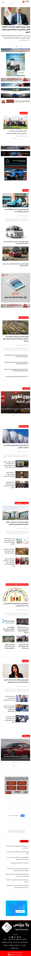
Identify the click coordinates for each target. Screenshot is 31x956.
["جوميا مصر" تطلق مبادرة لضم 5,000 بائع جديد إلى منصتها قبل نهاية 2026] (22, 551)
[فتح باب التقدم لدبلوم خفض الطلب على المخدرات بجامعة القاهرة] (22, 698)
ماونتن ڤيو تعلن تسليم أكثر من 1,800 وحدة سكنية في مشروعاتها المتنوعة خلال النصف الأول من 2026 (16, 339)
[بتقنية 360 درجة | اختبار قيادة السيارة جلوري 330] (15, 750)
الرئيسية (24, 939)
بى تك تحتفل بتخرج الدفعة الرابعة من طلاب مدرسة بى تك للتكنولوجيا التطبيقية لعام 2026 (23, 629)
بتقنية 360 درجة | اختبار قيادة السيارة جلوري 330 (15, 756)
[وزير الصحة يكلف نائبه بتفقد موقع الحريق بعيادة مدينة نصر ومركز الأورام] (22, 718)
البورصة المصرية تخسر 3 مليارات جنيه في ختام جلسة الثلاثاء (18, 853)
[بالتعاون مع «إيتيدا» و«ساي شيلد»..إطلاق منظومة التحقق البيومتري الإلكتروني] (15, 513)
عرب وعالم (18, 945)
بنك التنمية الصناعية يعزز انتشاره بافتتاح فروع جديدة (16, 376)
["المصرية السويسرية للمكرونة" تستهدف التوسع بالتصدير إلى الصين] (22, 474)
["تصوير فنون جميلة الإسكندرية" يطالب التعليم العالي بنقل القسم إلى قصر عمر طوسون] (15, 671)
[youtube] (13, 831)
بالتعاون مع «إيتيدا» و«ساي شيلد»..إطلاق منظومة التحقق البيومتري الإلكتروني (17, 523)
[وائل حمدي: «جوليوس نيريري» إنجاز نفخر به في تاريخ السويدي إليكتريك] (8, 639)
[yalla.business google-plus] (16, 831)
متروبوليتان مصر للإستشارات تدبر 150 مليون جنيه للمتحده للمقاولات (9, 629)
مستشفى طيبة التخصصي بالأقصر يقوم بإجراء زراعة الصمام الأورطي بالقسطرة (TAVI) (9, 708)
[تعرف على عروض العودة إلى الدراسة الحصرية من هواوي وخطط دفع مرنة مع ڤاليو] (22, 540)
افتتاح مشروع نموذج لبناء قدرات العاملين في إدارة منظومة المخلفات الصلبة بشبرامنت (18, 869)
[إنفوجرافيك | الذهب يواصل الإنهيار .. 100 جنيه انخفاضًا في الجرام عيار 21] (15, 402)
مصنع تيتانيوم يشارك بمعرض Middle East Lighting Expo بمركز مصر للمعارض (9, 484)
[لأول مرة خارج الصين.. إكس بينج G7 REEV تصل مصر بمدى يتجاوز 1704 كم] (15, 200)
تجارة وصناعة (24, 426)
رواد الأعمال (16, 942)
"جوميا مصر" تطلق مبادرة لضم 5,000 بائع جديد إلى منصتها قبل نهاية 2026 (9, 551)
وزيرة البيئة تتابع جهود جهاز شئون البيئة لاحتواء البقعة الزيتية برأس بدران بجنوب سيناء (17, 875)
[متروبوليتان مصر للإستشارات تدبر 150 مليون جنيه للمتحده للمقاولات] (8, 622)
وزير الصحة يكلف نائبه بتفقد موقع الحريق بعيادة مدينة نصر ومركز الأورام (10, 719)
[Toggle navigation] (3, 2)
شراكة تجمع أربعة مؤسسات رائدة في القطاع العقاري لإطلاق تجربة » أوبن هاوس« (16, 355)
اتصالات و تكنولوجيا (22, 503)
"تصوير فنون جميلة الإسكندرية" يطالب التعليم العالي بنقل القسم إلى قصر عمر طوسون (16, 681)
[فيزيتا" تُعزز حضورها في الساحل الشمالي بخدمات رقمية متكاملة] (23, 639)
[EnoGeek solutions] (11, 954)
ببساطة (6, 945)
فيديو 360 (26, 736)
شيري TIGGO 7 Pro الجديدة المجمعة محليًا (20, 863)
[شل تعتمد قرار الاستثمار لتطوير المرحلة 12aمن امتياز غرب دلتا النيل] (15, 436)
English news (15, 948)
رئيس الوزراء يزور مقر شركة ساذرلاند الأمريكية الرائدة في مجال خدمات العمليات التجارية (17, 886)
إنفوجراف (26, 388)
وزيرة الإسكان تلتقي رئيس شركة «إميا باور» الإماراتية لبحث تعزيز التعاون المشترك (16, 362)
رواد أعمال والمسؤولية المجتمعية (17, 584)
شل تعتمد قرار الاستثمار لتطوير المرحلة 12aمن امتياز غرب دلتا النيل (16, 446)
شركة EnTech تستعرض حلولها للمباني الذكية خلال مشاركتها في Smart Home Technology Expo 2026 (9, 562)
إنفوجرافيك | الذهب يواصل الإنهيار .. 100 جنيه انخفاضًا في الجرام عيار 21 (15, 409)
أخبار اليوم (24, 113)
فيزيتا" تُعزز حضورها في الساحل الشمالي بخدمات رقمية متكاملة (23, 646)
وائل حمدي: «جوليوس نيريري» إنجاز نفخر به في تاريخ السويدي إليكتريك (9, 646)
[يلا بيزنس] (26, 1)
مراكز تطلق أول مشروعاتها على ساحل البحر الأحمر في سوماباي (16, 28)
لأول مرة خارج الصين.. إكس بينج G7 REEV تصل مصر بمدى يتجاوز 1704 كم (17, 210)
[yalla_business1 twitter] (20, 831)
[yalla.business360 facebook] (23, 831)
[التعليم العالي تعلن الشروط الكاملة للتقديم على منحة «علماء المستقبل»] (15, 594)
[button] (24, 46)
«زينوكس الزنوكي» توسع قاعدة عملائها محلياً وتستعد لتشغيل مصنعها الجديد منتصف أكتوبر (9, 464)
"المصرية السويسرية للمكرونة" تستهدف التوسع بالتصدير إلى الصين (9, 474)
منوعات (25, 661)
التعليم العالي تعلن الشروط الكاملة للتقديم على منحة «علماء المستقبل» (16, 604)
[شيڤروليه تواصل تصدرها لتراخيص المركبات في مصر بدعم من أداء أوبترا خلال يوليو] (15, 254)
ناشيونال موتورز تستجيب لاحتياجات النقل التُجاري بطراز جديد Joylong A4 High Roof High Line (16, 242)
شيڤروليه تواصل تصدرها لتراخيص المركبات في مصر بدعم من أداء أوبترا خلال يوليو (16, 264)
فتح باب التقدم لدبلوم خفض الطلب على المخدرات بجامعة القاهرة (9, 698)
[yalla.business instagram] (10, 831)
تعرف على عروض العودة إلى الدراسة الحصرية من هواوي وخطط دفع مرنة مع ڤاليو (9, 541)
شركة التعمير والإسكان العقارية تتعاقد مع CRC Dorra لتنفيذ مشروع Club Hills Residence (16, 370)
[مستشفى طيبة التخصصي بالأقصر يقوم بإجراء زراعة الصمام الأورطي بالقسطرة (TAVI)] (22, 708)
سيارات (25, 190)
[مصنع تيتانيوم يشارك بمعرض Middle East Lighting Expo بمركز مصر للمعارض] (22, 484)
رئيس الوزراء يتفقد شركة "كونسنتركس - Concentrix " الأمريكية (17, 881)
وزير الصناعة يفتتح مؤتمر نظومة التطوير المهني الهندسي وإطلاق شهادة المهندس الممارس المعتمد (15, 133)
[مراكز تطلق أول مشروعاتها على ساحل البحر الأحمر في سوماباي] (15, 16)
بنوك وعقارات (24, 317)
